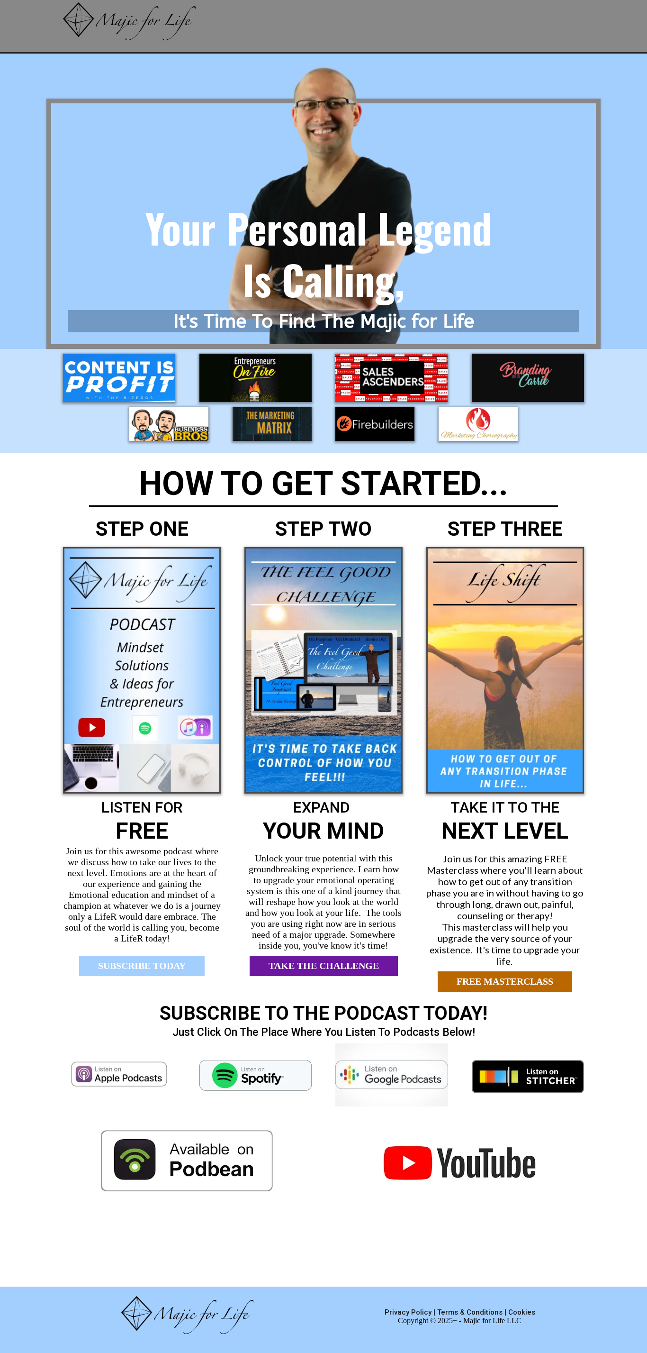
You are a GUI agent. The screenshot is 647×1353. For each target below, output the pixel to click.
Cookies (521, 1312)
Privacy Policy (409, 1312)
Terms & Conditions (470, 1312)
